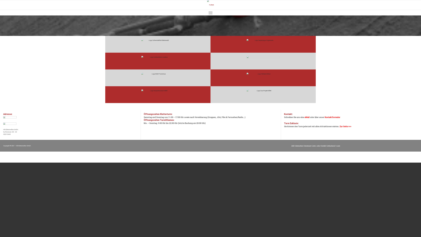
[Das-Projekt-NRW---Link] (263, 95)
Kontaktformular (332, 117)
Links (314, 146)
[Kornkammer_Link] (157, 61)
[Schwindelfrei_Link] (157, 44)
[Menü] (210, 12)
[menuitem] (210, 12)
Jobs (318, 146)
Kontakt (323, 146)
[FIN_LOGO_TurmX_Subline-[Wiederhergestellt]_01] (210, 5)
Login (338, 146)
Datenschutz (299, 146)
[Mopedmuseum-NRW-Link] (157, 95)
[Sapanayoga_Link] (263, 44)
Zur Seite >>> (345, 126)
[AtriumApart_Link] (263, 61)
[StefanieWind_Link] (263, 78)
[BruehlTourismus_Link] (157, 78)
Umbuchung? (331, 146)
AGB (292, 146)
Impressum (307, 146)
